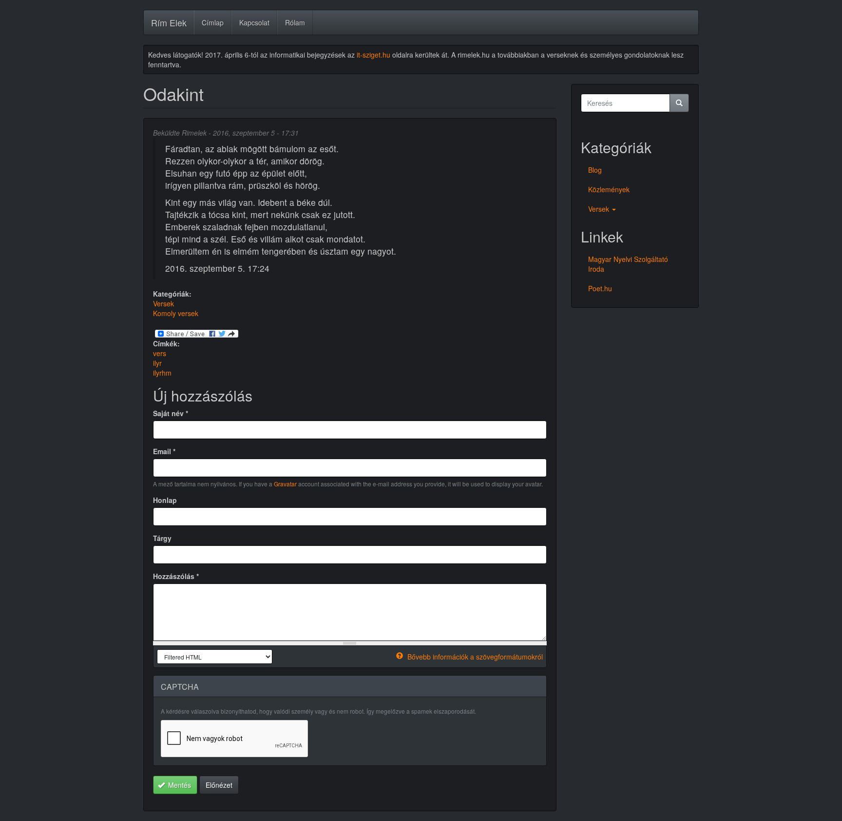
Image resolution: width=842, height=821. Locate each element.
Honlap (165, 500)
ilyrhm (162, 373)
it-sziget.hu (373, 55)
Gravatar (285, 484)
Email (164, 451)
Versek (163, 303)
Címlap (213, 22)
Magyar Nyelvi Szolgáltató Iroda (628, 264)
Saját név (170, 413)
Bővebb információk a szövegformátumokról (474, 656)
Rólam (295, 22)
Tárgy (162, 538)
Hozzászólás (176, 576)
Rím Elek (169, 22)
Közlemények (609, 189)
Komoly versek (175, 313)
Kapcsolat (254, 22)
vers (159, 353)
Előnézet (219, 785)
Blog (595, 170)
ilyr (157, 363)
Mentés (178, 785)
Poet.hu (600, 288)
